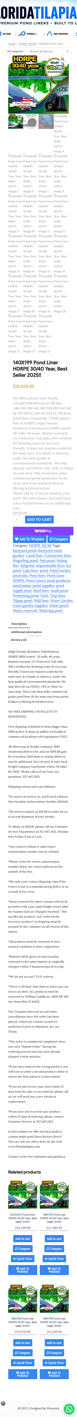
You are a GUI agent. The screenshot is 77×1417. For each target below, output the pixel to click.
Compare (60, 539)
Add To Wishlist (31, 539)
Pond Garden (60, 570)
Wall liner (41, 600)
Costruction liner (57, 555)
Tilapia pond (22, 600)
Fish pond (47, 560)
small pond (59, 590)
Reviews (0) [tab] (19, 640)
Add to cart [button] (22, 1238)
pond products (58, 580)
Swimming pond (25, 595)
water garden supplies (30, 605)
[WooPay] (43, 531)
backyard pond (24, 550)
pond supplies (43, 585)
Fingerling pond (25, 560)
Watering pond (50, 610)
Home (12, 43)
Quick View (24, 1258)
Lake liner (30, 570)
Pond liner (37, 575)
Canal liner (34, 555)
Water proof (58, 605)
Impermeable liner (50, 565)
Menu (38, 33)
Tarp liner (57, 595)
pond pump (22, 585)
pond (44, 570)
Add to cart (39, 519)
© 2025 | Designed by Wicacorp (38, 1408)
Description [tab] (19, 623)
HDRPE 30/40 (27, 43)
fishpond (27, 565)
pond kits (20, 575)
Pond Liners (35, 580)
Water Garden (61, 600)
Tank (44, 595)
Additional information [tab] (26, 632)
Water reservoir (25, 610)
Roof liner (41, 590)
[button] (62, 59)
